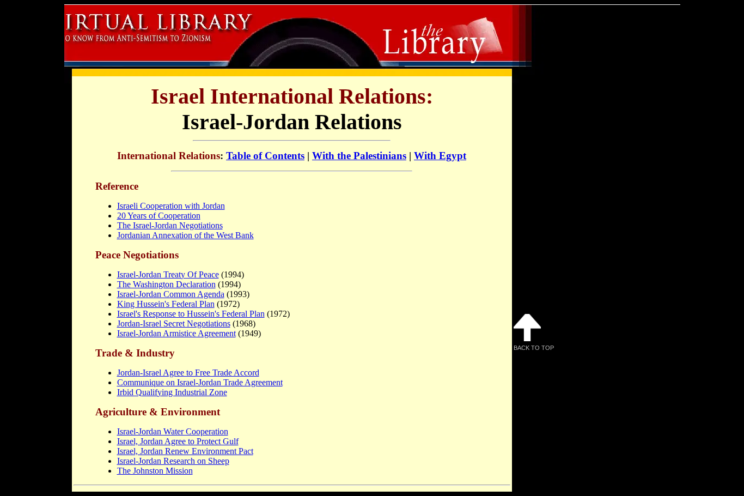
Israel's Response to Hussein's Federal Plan (191, 313)
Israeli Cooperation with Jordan (171, 205)
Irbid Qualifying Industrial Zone (172, 392)
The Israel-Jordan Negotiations (170, 225)
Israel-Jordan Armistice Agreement (176, 333)
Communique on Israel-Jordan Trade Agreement (200, 382)
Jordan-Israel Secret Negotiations (173, 323)
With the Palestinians (359, 155)
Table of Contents (265, 155)
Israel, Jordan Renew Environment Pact (185, 451)
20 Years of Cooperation (158, 215)
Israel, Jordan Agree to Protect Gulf (178, 441)
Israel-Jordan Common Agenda (170, 294)
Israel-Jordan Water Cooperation (172, 431)
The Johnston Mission (155, 470)
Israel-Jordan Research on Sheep (173, 460)
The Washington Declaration (166, 284)
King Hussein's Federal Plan (166, 304)
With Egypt (440, 155)
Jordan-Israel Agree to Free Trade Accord (188, 372)
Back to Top (534, 347)
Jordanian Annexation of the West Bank (185, 235)
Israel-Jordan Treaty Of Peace (168, 274)
